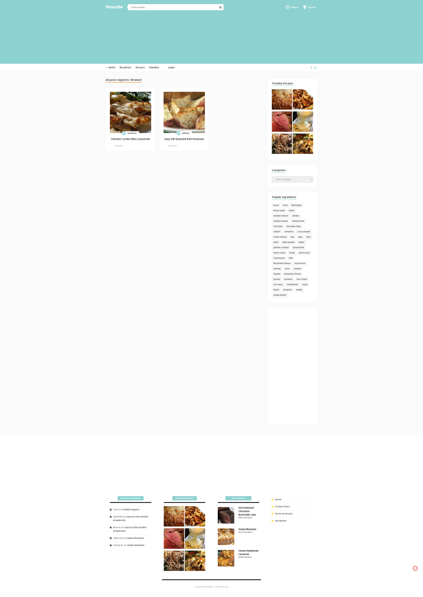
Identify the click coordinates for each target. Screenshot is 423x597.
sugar (305, 284)
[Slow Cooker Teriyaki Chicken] (303, 100)
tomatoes (287, 290)
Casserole (132, 133)
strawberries (292, 284)
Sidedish (154, 67)
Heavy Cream (279, 253)
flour (309, 237)
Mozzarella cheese (281, 263)
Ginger (301, 242)
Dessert (140, 67)
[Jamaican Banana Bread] (282, 100)
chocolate (277, 226)
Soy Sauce (278, 284)
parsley (276, 279)
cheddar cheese (280, 216)
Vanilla (299, 290)
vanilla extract (279, 295)
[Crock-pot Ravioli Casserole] (303, 144)
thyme (276, 290)
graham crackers (281, 247)
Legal (171, 67)
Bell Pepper (296, 205)
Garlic (275, 242)
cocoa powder (303, 231)
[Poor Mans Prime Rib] (282, 122)
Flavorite (119, 146)
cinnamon (288, 231)
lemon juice (304, 253)
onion (287, 268)
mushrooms (300, 263)
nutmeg (277, 268)
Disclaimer (281, 520)
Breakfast (125, 67)
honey (292, 253)
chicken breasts (280, 221)
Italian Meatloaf (135, 538)
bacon (276, 205)
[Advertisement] (211, 39)
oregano (297, 268)
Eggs (300, 237)
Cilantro (276, 231)
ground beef (298, 247)
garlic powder (288, 242)
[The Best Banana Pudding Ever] (303, 122)
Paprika (276, 274)
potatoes (288, 279)
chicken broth (298, 221)
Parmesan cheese (292, 274)
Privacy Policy (282, 506)
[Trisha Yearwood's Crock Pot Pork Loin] (282, 144)
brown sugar (279, 210)
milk (291, 258)
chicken (295, 216)
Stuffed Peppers (131, 509)
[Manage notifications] (415, 568)
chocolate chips (293, 226)
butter (291, 210)
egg (292, 237)
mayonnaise (279, 258)
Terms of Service (284, 513)
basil (285, 205)
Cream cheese (280, 237)
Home (111, 67)
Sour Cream (301, 279)
